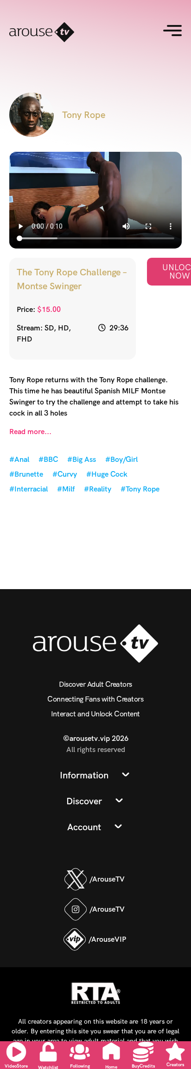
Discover (84, 801)
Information (84, 775)
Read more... (30, 431)
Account (84, 827)
